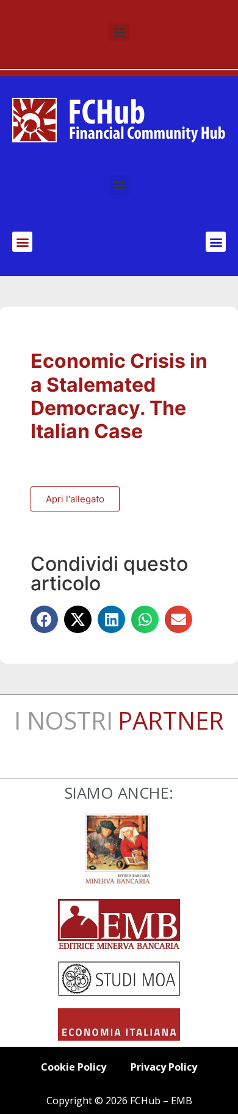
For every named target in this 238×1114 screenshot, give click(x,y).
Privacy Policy (164, 1067)
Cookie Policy (73, 1067)
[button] (119, 31)
